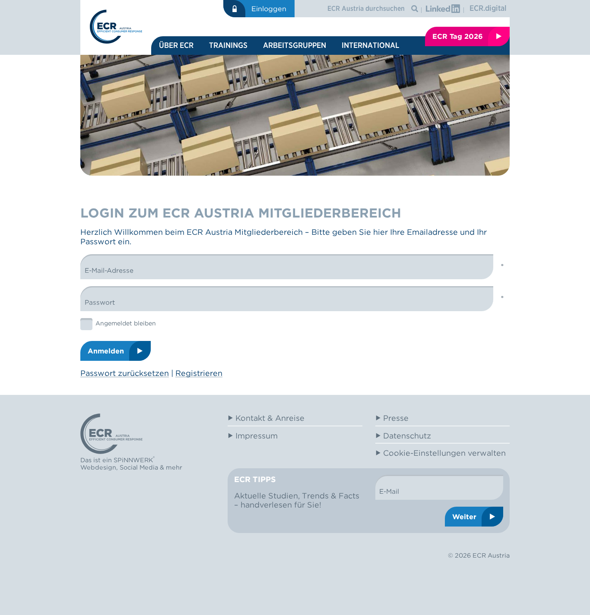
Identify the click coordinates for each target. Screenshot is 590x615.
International (370, 45)
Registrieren (198, 373)
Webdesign (98, 467)
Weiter (464, 516)
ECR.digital (488, 8)
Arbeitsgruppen (294, 45)
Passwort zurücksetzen (124, 373)
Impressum (256, 435)
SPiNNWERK (133, 460)
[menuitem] (176, 45)
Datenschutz (407, 435)
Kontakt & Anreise (270, 418)
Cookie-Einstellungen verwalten (444, 452)
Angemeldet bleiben (125, 323)
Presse (396, 418)
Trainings (228, 45)
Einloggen (268, 8)
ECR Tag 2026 (457, 36)
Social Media (139, 467)
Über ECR (176, 45)
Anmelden (106, 351)
